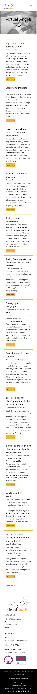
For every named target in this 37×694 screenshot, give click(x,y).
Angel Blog (9, 452)
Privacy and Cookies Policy (12, 671)
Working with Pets (15, 493)
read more (10, 79)
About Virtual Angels (13, 619)
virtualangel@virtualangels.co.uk (17, 640)
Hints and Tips (10, 180)
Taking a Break (13, 218)
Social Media (17, 452)
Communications (11, 309)
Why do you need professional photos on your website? (17, 537)
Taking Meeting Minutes (18, 259)
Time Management (20, 359)
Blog (7, 627)
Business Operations (12, 49)
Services (8, 622)
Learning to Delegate (16, 87)
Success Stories (11, 624)
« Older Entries (9, 586)
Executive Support (11, 91)
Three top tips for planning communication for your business (18, 401)
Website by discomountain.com (18, 678)
